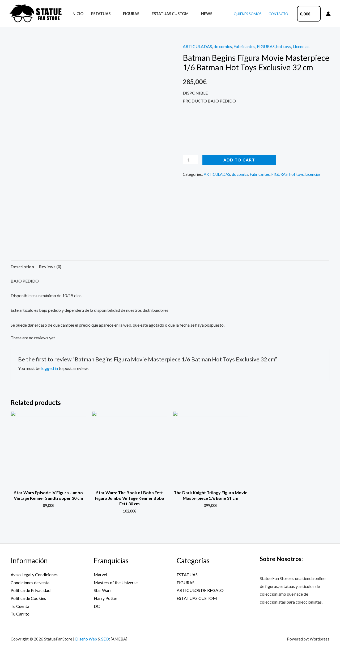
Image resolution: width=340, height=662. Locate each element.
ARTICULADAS (197, 46)
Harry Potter (105, 598)
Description (22, 266)
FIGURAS (131, 13)
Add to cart (239, 159)
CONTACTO (278, 14)
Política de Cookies (28, 598)
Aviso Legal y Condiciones (34, 574)
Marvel (100, 574)
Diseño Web (86, 639)
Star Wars (103, 590)
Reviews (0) (50, 266)
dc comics (223, 46)
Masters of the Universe (116, 582)
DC (97, 606)
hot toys (283, 46)
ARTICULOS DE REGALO (200, 590)
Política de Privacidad (30, 590)
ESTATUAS (100, 13)
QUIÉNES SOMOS (248, 14)
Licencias (301, 46)
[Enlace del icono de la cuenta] (328, 13)
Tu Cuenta (20, 606)
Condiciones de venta (30, 582)
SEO (105, 639)
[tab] (22, 266)
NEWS (206, 13)
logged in (49, 368)
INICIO (77, 13)
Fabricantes (244, 46)
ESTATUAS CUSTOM (170, 13)
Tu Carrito (20, 613)
